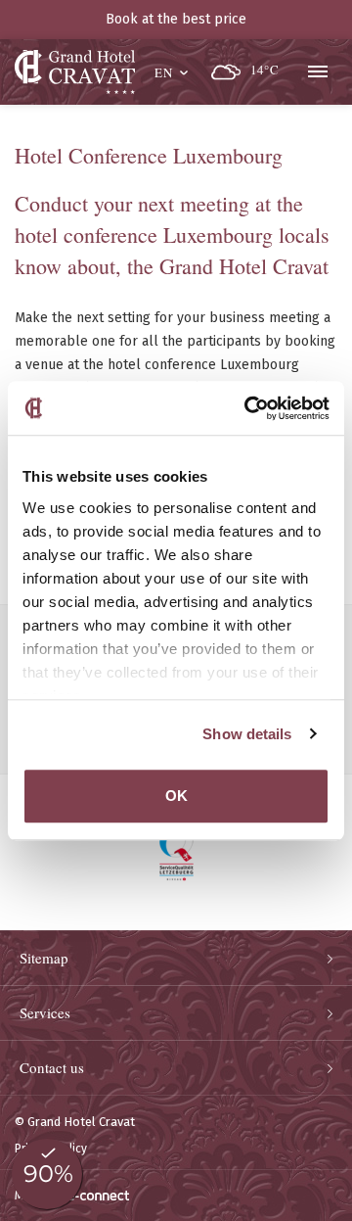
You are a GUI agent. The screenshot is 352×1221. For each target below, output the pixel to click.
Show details (246, 734)
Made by (38, 1195)
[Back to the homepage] (75, 72)
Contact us (52, 1067)
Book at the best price (176, 19)
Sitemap (44, 957)
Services (45, 1012)
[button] (173, 70)
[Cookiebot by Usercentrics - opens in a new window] (248, 408)
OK (176, 795)
